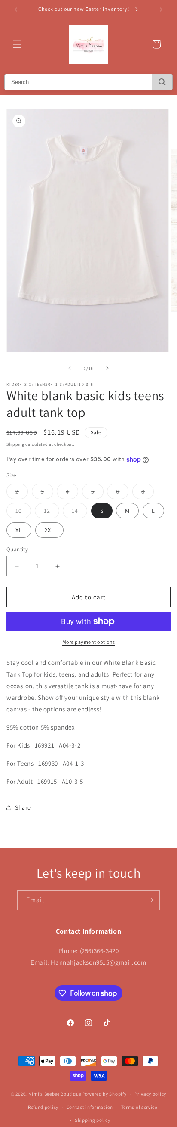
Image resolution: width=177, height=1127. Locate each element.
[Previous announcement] (15, 9)
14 (79, 512)
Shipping (15, 444)
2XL (49, 530)
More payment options (88, 642)
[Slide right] (107, 368)
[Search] (162, 82)
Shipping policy (92, 1120)
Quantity (17, 549)
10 (23, 512)
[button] (17, 44)
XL (18, 530)
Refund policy (43, 1107)
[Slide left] (69, 368)
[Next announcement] (161, 9)
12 (51, 512)
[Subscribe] (149, 900)
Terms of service (139, 1107)
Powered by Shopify (104, 1094)
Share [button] (23, 807)
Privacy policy (150, 1094)
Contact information (90, 1107)
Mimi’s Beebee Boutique (54, 1094)
